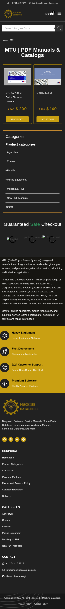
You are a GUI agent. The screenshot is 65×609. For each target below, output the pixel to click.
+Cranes (10, 161)
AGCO (9, 207)
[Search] (59, 28)
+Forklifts (11, 170)
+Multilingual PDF (15, 188)
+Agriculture (12, 152)
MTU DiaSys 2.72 (44, 93)
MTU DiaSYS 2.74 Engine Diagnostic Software (14, 97)
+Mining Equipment (16, 179)
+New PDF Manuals (17, 198)
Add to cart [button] (17, 119)
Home (5, 40)
